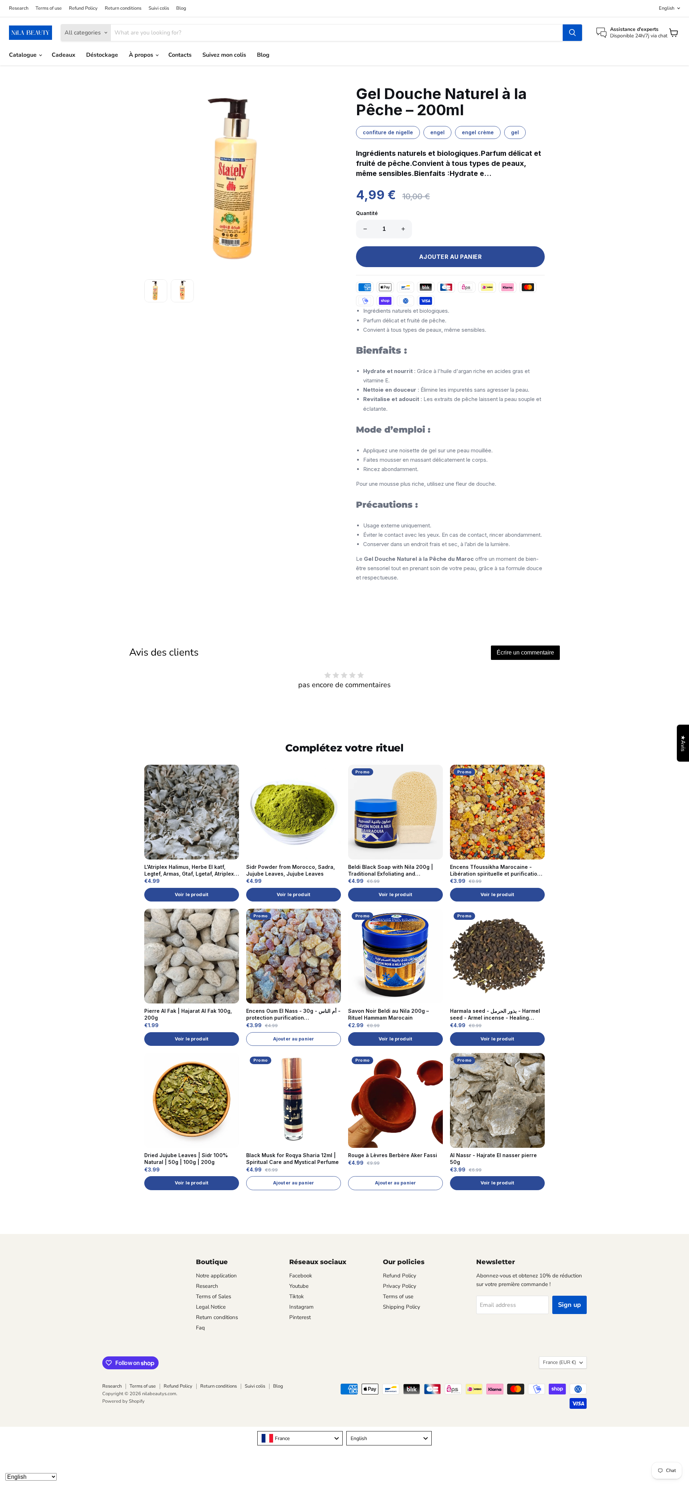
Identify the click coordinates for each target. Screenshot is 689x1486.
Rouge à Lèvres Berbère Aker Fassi (392, 1155)
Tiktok (296, 1296)
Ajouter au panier (293, 1039)
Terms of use (49, 8)
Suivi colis (159, 8)
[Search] (572, 32)
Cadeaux (63, 55)
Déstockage (102, 55)
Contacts (180, 55)
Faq (200, 1327)
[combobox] (300, 1438)
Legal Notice (211, 1306)
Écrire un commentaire (525, 652)
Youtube (299, 1286)
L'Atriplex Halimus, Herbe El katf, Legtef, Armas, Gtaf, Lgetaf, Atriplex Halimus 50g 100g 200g (189, 870)
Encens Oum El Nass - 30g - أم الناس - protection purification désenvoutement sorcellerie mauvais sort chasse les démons (293, 1014)
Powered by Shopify (123, 1401)
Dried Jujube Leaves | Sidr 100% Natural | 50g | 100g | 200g (186, 1158)
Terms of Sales (213, 1296)
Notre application (216, 1275)
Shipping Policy (401, 1306)
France (559, 1362)
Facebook (300, 1275)
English (666, 8)
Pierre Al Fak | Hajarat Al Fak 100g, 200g (188, 1014)
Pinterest (300, 1317)
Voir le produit (191, 894)
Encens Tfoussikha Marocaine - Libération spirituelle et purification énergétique (495, 870)
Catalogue (23, 55)
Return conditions (123, 8)
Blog (181, 8)
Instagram (301, 1306)
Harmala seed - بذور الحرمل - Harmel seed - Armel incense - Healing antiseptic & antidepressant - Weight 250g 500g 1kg (497, 1014)
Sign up (569, 1304)
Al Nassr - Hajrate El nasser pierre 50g (493, 1158)
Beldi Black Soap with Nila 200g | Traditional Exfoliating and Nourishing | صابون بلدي (390, 870)
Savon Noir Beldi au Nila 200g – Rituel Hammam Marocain (388, 1014)
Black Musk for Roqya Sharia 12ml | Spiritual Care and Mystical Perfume (292, 1158)
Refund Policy (83, 8)
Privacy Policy (399, 1286)
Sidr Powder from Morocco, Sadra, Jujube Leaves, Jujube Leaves (290, 870)
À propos (142, 55)
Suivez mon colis (224, 55)
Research (18, 8)
